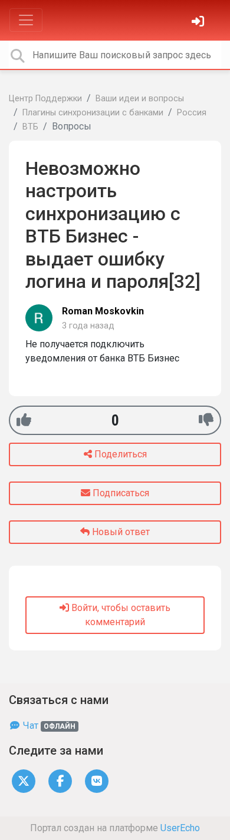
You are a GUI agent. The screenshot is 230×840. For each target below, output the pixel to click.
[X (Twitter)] (23, 780)
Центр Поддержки (45, 99)
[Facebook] (60, 780)
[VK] (96, 780)
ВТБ (30, 127)
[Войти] (199, 23)
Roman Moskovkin (103, 311)
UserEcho (180, 828)
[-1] (206, 420)
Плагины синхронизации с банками (92, 113)
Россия (191, 113)
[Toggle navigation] (25, 20)
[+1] (24, 420)
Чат (48, 725)
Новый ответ (120, 531)
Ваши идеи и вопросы (140, 99)
